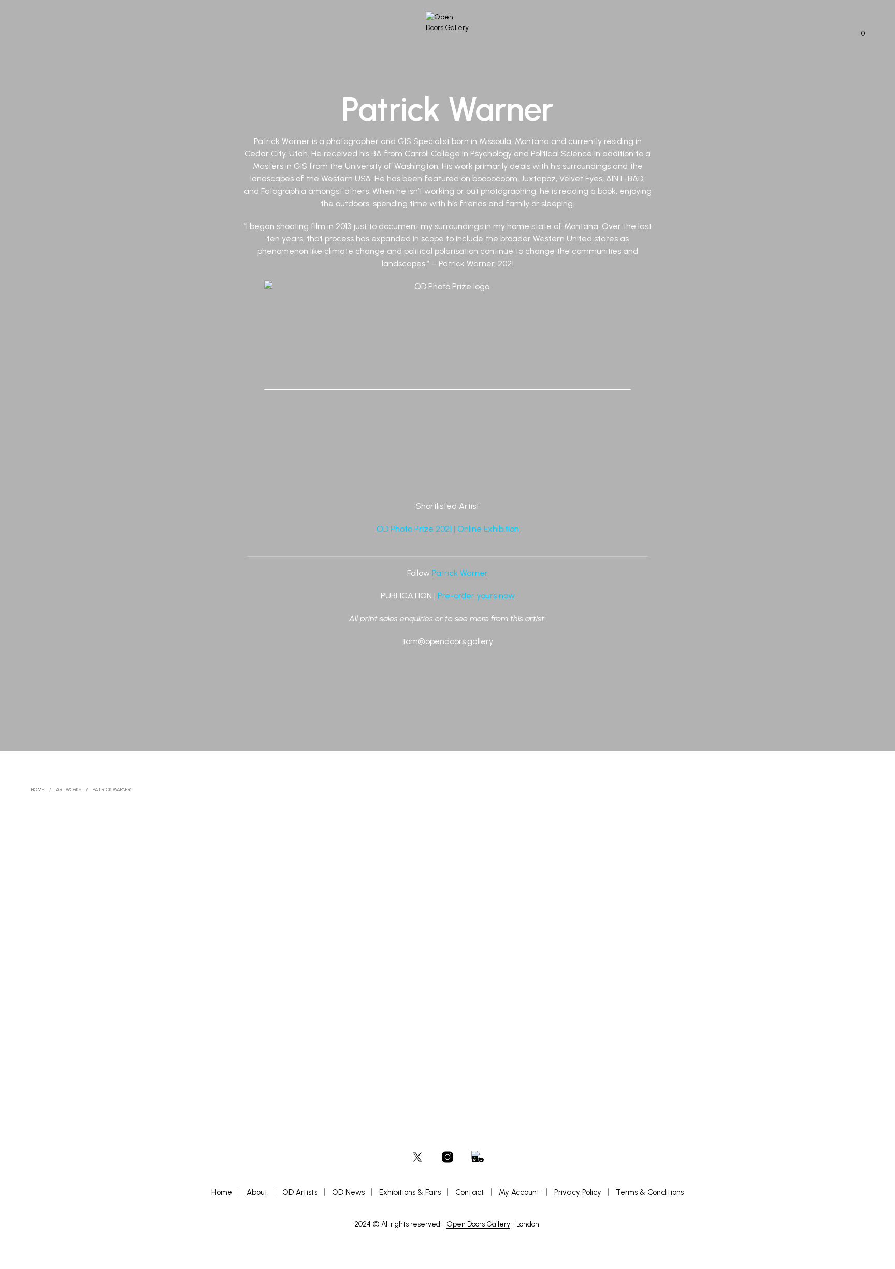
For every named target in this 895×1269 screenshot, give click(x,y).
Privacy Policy (577, 1192)
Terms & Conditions (650, 1192)
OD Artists (299, 1192)
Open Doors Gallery (478, 1224)
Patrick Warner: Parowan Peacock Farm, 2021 (380, 1040)
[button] (857, 33)
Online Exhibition (488, 529)
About (257, 1192)
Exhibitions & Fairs (410, 1192)
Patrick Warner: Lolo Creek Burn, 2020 (655, 1039)
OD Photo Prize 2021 (414, 529)
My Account (519, 1192)
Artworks (68, 789)
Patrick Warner (460, 573)
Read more (62, 1053)
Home (38, 789)
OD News (348, 1192)
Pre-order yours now (476, 596)
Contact (469, 1192)
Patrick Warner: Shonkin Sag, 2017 (85, 1041)
